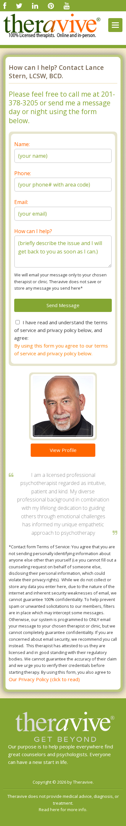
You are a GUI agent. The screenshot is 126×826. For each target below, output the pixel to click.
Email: (21, 202)
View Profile (63, 450)
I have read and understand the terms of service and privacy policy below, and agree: (61, 330)
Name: (22, 144)
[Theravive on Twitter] (19, 5)
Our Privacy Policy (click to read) (44, 679)
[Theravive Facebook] (4, 5)
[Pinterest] (51, 5)
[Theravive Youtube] (67, 5)
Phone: (22, 173)
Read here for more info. (63, 809)
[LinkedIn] (35, 5)
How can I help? (33, 231)
